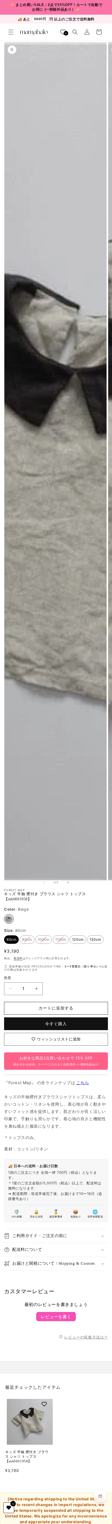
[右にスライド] (68, 882)
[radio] (9, 919)
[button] (11, 32)
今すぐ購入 (56, 1023)
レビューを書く (56, 1316)
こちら (82, 1082)
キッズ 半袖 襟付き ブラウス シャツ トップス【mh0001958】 (27, 1456)
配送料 (18, 958)
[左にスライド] (44, 882)
